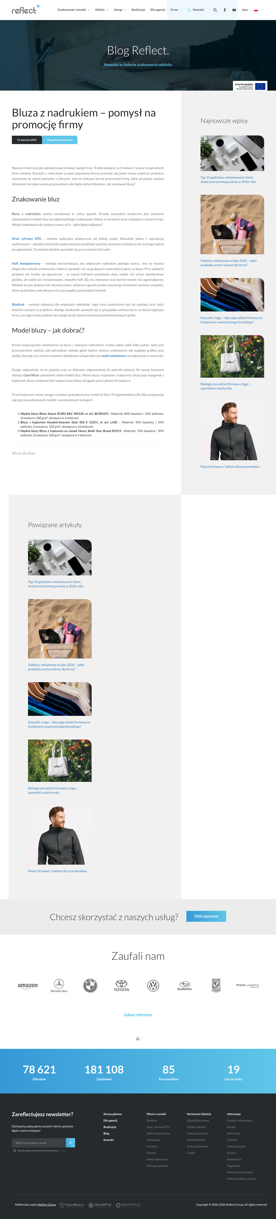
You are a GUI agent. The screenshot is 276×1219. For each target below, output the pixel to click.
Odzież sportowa (197, 1133)
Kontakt (198, 9)
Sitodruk (18, 304)
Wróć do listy (23, 453)
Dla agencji (158, 9)
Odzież (100, 9)
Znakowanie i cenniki (72, 9)
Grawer (151, 1153)
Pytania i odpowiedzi (239, 1120)
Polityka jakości (236, 1146)
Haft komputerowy (26, 263)
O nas (174, 9)
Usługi (118, 9)
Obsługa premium (158, 1165)
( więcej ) (63, 1151)
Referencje (233, 1133)
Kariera (231, 1153)
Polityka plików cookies (241, 1178)
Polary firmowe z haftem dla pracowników (230, 467)
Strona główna (113, 1114)
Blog (106, 1133)
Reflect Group (47, 1204)
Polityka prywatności (240, 1172)
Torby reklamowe (197, 1146)
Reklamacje (234, 1159)
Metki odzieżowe (157, 1159)
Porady (231, 1127)
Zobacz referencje (138, 1015)
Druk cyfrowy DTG (26, 239)
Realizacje (138, 9)
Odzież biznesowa (198, 1120)
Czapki (191, 1153)
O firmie (232, 1140)
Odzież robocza (196, 1127)
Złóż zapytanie (206, 916)
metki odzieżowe (113, 356)
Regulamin (233, 1165)
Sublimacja (153, 1140)
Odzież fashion (196, 1140)
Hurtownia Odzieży (199, 1114)
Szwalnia (152, 1146)
